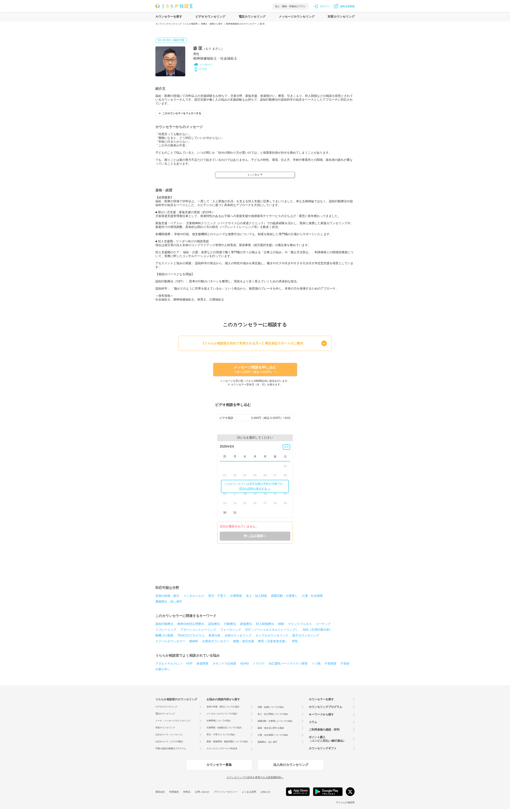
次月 (286, 447)
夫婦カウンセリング (238, 635)
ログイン (325, 6)
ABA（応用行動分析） (317, 629)
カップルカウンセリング (271, 635)
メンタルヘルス (193, 595)
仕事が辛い (162, 669)
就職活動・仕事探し (284, 595)
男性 (295, 641)
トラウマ (259, 663)
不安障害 (330, 663)
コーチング (323, 623)
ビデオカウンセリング (210, 16)
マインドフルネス (300, 623)
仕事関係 (236, 595)
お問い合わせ (202, 791)
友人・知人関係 (256, 595)
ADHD (244, 663)
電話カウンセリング (252, 16)
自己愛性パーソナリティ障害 (288, 663)
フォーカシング (230, 629)
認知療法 (214, 623)
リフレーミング (165, 629)
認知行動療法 (164, 623)
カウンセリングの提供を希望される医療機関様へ (255, 777)
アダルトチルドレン (168, 663)
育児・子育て (217, 595)
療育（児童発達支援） (273, 641)
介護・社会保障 (312, 595)
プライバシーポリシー (225, 791)
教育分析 (215, 635)
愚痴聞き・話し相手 (168, 601)
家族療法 (246, 623)
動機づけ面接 (164, 635)
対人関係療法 (265, 623)
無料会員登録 (347, 6)
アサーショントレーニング (198, 629)
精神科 (193, 641)
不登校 (344, 663)
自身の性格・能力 (167, 595)
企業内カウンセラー (215, 641)
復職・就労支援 (243, 641)
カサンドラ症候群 (224, 663)
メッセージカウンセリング (297, 16)
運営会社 (160, 791)
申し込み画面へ (255, 536)
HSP (189, 663)
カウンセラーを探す (168, 16)
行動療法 (230, 623)
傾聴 (281, 623)
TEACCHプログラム (191, 635)
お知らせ (265, 791)
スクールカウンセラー (170, 641)
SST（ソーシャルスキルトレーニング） (272, 629)
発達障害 (202, 663)
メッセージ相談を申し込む (255, 369)
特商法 (186, 791)
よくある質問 (249, 791)
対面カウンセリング (341, 16)
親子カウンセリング (305, 635)
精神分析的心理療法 (190, 623)
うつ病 (316, 663)
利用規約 (174, 791)
